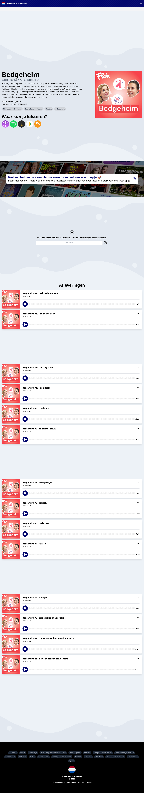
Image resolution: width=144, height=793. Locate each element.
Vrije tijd (88, 757)
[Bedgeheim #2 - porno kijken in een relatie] (11, 623)
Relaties (49, 109)
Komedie (12, 753)
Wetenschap (133, 757)
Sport (71, 761)
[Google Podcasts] (30, 124)
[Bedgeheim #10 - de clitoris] (11, 393)
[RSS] (38, 124)
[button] (141, 3)
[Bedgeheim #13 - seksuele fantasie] (11, 299)
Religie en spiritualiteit (102, 753)
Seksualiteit (60, 109)
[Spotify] (13, 124)
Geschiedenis (43, 757)
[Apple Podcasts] (5, 124)
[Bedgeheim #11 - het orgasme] (11, 373)
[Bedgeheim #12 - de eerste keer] (11, 319)
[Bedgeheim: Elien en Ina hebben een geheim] (11, 664)
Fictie (32, 757)
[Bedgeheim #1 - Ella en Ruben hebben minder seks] (11, 644)
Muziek (87, 753)
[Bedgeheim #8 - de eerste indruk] (11, 434)
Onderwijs (33, 753)
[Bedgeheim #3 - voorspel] (11, 603)
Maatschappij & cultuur (12, 109)
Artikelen (80, 782)
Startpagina (57, 782)
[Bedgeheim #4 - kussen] (11, 549)
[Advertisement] (72, 26)
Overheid (99, 757)
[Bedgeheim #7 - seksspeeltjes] (11, 488)
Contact (89, 782)
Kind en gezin (75, 753)
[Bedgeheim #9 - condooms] (11, 414)
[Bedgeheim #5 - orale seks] (11, 529)
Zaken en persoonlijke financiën (53, 753)
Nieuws (78, 757)
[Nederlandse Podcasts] (72, 769)
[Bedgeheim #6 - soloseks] (11, 508)
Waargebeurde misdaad (62, 757)
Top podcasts (69, 782)
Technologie (10, 757)
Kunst (22, 753)
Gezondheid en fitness (33, 109)
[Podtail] (22, 124)
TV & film (22, 757)
